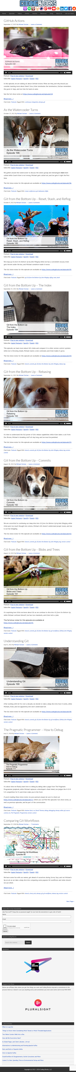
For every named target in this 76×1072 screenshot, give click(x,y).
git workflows (55, 631)
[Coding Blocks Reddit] (74, 10)
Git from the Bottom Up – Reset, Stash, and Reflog (37, 199)
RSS (37, 79)
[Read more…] (8, 99)
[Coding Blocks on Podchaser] (41, 10)
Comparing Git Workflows (21, 820)
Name (4, 914)
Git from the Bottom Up (34, 277)
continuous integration (31, 102)
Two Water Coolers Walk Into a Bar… (13, 1034)
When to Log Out (7, 1027)
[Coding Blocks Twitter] (66, 10)
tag (64, 364)
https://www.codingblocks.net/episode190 (56, 712)
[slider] (68, 72)
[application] (38, 72)
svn (9, 813)
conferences (32, 191)
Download (29, 76)
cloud (26, 191)
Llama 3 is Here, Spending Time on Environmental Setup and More (22, 1060)
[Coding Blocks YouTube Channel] (54, 10)
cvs (34, 810)
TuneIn (32, 79)
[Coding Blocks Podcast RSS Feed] (58, 10)
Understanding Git (16, 641)
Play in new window (17, 76)
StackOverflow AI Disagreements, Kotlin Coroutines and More (21, 1056)
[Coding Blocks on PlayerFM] (33, 10)
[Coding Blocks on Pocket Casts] (45, 10)
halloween (41, 191)
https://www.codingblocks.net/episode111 (18, 800)
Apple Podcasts (16, 79)
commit (32, 364)
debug (46, 810)
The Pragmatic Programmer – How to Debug (33, 730)
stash (58, 277)
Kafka (46, 191)
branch (27, 364)
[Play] (6, 73)
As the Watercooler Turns (21, 110)
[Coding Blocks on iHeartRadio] (50, 10)
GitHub (62, 631)
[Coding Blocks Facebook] (70, 10)
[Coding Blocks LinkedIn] (62, 10)
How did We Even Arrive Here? (11, 1038)
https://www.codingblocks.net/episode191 (18, 623)
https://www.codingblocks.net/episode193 (56, 442)
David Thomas (39, 810)
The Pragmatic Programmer (19, 813)
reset (54, 277)
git (44, 102)
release (54, 893)
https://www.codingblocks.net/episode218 (38, 94)
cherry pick (33, 893)
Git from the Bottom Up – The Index (28, 285)
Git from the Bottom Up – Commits (27, 460)
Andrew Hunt (29, 810)
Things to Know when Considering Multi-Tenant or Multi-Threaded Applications (26, 1031)
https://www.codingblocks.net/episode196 (56, 183)
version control (66, 542)
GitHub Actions (14, 21)
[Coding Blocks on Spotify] (29, 10)
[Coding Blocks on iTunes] (25, 10)
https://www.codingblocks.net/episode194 (56, 356)
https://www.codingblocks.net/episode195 (56, 269)
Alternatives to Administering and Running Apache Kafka (19, 1045)
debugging (52, 810)
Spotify (25, 79)
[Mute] (65, 73)
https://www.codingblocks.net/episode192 (56, 534)
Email (4, 919)
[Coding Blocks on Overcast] (37, 10)
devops (41, 102)
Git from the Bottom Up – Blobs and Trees (32, 549)
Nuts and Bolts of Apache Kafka (12, 1049)
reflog (51, 277)
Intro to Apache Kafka (9, 1053)
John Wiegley (45, 277)
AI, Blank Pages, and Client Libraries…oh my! (16, 1042)
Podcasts (13, 102)
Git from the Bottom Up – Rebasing (27, 371)
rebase (61, 364)
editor (61, 810)
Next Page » (70, 901)
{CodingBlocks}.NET (38, 3)
